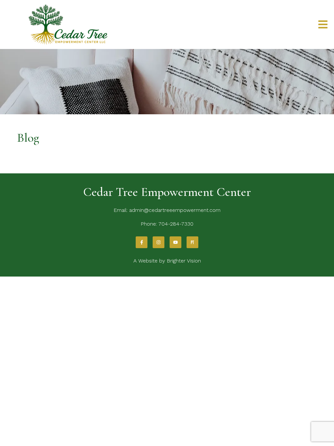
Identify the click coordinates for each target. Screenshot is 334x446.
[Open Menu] (322, 24)
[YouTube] (175, 242)
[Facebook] (141, 242)
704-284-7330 (176, 224)
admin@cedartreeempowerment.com (174, 210)
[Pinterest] (192, 242)
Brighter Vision (184, 261)
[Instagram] (158, 242)
